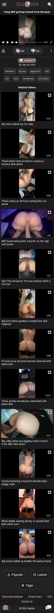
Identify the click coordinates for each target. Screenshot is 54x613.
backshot (9, 71)
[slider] (29, 42)
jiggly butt (35, 71)
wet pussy (43, 78)
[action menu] (51, 51)
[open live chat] (48, 607)
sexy (16, 78)
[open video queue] (5, 607)
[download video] (3, 50)
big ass (22, 71)
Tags (29, 585)
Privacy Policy (35, 596)
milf (47, 71)
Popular (17, 575)
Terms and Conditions (12, 596)
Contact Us (27, 601)
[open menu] (4, 4)
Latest (42, 575)
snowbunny (28, 78)
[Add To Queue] (48, 96)
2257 (49, 596)
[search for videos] (50, 4)
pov (7, 78)
